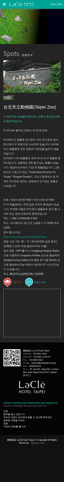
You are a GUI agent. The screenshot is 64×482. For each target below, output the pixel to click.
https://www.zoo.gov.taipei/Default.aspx (25, 236)
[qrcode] (11, 365)
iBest (42, 443)
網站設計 (35, 443)
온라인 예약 (56, 4)
